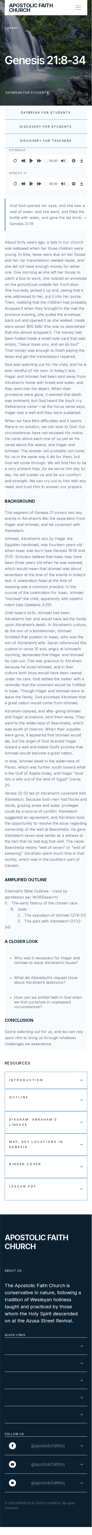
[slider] (45, 161)
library (11, 28)
